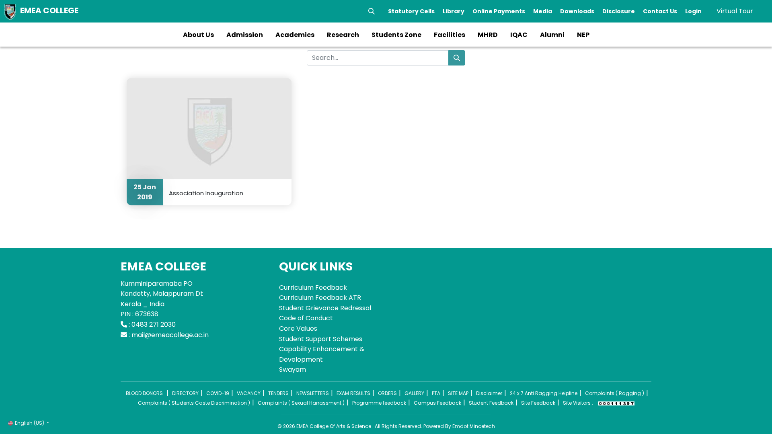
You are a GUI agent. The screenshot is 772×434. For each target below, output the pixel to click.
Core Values (298, 328)
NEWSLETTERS (312, 393)
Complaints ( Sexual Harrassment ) (301, 402)
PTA (436, 393)
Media (542, 11)
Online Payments (498, 11)
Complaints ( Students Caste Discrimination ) (194, 402)
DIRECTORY (185, 393)
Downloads (577, 11)
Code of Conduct (306, 318)
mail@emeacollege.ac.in (170, 335)
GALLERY (414, 393)
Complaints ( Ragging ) (614, 393)
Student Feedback (491, 402)
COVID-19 (217, 393)
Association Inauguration (206, 193)
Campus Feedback (437, 402)
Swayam (292, 369)
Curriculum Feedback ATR (320, 297)
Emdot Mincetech (473, 426)
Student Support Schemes (320, 339)
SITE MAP (458, 393)
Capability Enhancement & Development (321, 354)
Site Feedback (538, 402)
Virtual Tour (735, 11)
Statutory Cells (411, 11)
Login (693, 11)
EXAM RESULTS (353, 393)
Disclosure (618, 11)
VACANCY (249, 393)
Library (453, 11)
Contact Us (660, 11)
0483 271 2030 (153, 324)
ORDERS (387, 393)
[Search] (371, 11)
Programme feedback (379, 402)
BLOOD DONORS (144, 393)
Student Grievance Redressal (325, 308)
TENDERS (278, 393)
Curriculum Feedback (313, 287)
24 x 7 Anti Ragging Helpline (543, 393)
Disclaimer (489, 393)
